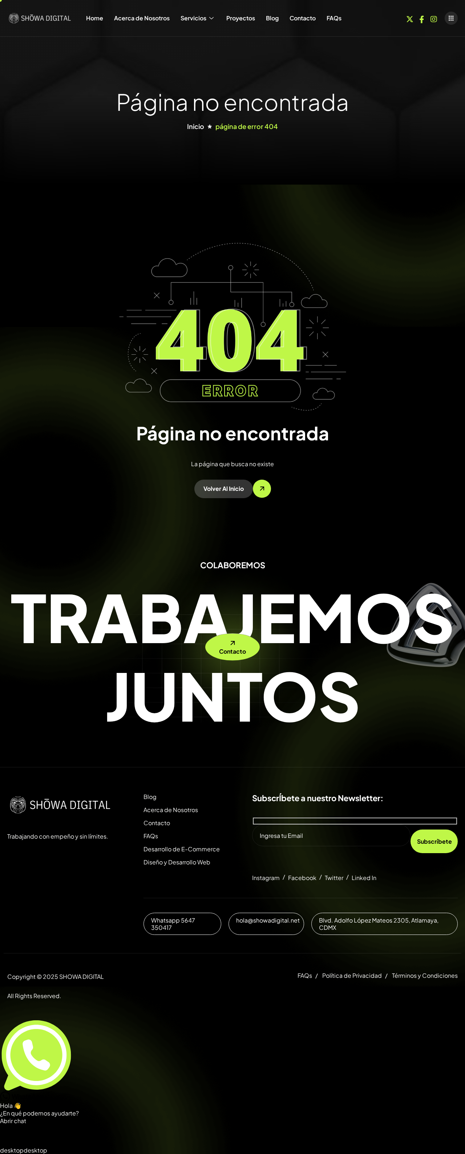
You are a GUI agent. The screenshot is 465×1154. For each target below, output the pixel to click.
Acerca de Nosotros (142, 18)
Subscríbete (434, 841)
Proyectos (240, 18)
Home (94, 18)
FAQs (334, 18)
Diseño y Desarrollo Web (176, 862)
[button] (451, 18)
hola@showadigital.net (268, 920)
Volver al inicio (223, 488)
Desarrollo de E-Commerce (181, 849)
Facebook (302, 877)
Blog (272, 18)
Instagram (266, 877)
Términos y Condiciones (425, 975)
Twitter (334, 877)
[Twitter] (409, 17)
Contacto (303, 18)
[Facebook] (421, 17)
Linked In (364, 877)
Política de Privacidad (352, 975)
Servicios (193, 18)
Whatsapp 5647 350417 (173, 923)
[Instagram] (433, 17)
